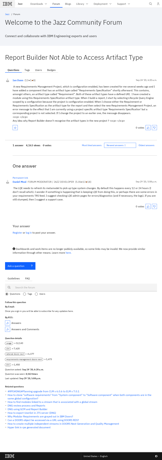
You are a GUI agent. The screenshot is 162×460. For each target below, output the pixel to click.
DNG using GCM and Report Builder (27, 409)
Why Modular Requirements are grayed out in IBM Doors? (40, 416)
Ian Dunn (18, 80)
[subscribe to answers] (7, 322)
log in (29, 232)
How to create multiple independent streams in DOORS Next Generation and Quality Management (63, 423)
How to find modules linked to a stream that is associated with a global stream (52, 401)
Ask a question (16, 266)
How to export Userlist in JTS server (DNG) (32, 412)
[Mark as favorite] (15, 127)
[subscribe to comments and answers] (7, 329)
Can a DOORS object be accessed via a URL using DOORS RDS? (43, 420)
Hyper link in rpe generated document (29, 427)
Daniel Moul (19, 181)
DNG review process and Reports (26, 405)
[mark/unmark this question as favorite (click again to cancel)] (15, 127)
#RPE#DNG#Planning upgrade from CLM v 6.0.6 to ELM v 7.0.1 (43, 391)
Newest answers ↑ (116, 145)
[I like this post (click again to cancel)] (148, 127)
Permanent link (20, 177)
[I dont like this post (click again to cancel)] (154, 127)
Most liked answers (92, 145)
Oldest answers (146, 145)
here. (69, 252)
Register (17, 232)
